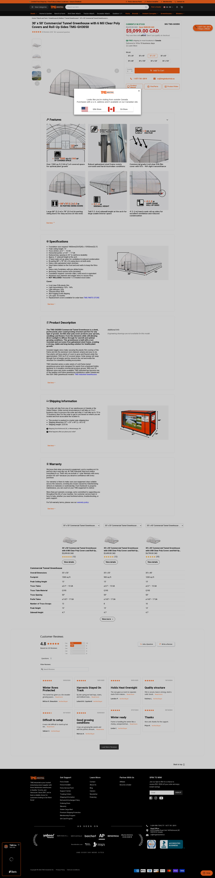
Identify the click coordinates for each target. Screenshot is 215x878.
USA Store (97, 109)
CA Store (124, 109)
